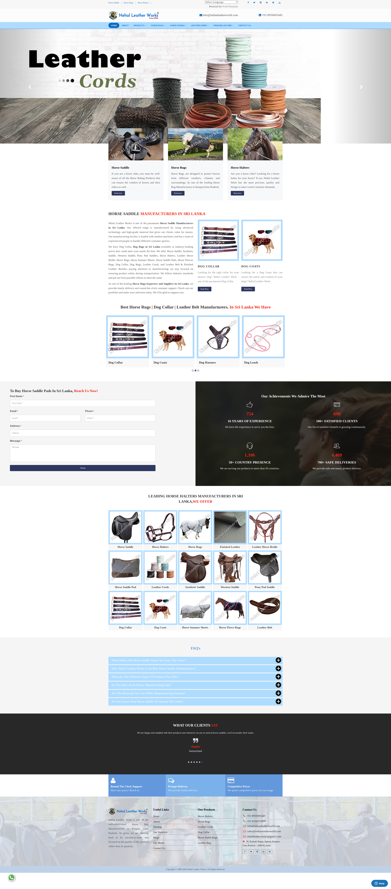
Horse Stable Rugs (208, 837)
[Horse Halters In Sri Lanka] (255, 144)
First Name (17, 396)
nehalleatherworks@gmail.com (264, 836)
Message (16, 441)
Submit (82, 468)
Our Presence (160, 832)
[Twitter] (254, 2)
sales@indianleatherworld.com (264, 831)
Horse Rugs (128, 3)
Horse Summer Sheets (195, 627)
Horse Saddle (113, 3)
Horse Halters (143, 3)
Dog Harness (253, 266)
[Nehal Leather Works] (134, 15)
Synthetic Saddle (195, 587)
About (125, 25)
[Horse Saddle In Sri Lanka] (135, 144)
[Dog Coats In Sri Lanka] (218, 240)
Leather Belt (252, 362)
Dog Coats (207, 266)
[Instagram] (260, 2)
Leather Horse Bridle (264, 546)
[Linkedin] (267, 2)
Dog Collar (125, 627)
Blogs (156, 837)
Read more (118, 193)
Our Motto (158, 842)
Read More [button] (205, 289)
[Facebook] (248, 2)
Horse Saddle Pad (125, 587)
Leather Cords (199, 25)
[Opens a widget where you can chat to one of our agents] (379, 883)
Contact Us (244, 25)
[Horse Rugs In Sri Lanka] (195, 144)
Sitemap (157, 826)
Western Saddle (230, 587)
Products (139, 25)
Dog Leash (206, 362)
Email (14, 411)
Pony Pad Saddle (265, 587)
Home (114, 25)
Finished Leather (222, 25)
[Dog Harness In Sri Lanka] (262, 240)
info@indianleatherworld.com (220, 15)
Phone (89, 411)
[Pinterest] (273, 2)
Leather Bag (204, 842)
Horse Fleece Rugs (230, 627)
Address (15, 426)
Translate (233, 6)
